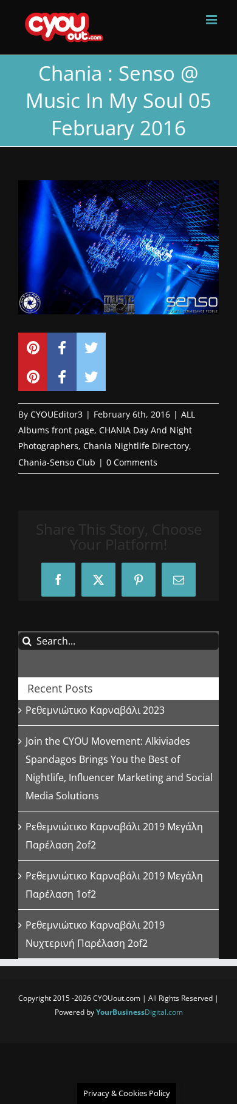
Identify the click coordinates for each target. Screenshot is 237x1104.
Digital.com (139, 1012)
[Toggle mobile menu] (212, 19)
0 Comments (131, 462)
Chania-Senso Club (56, 462)
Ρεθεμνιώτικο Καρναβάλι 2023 (95, 710)
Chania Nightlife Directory (136, 446)
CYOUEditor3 (56, 414)
